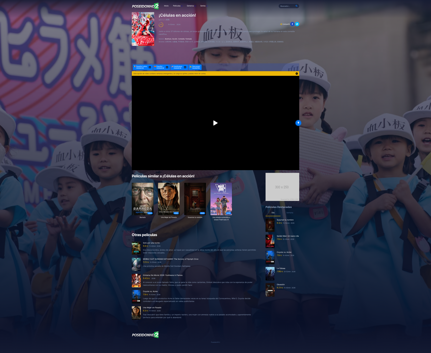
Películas (176, 6)
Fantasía (189, 39)
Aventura (168, 39)
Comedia (181, 39)
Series (203, 6)
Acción (174, 39)
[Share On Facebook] (292, 24)
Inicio (166, 6)
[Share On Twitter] (297, 24)
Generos (190, 6)
